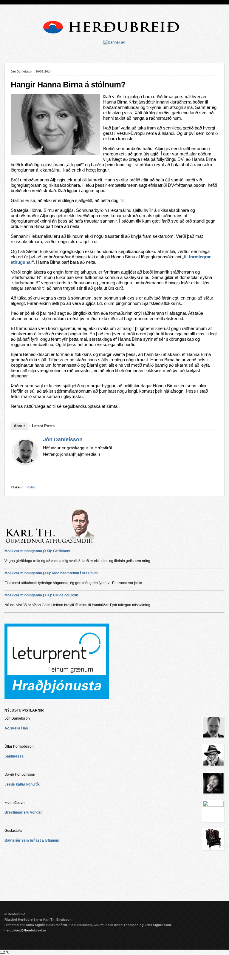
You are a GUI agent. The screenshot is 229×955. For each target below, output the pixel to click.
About (19, 426)
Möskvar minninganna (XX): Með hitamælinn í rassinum (51, 573)
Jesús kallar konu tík (22, 784)
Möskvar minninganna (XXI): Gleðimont (37, 551)
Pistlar (31, 487)
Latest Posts (43, 426)
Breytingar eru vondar (23, 812)
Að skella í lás (16, 728)
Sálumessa (14, 756)
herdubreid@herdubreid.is (25, 930)
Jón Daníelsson (63, 439)
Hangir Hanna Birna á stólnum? (68, 84)
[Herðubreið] (114, 35)
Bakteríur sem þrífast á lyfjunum (31, 840)
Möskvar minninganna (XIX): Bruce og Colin (41, 595)
